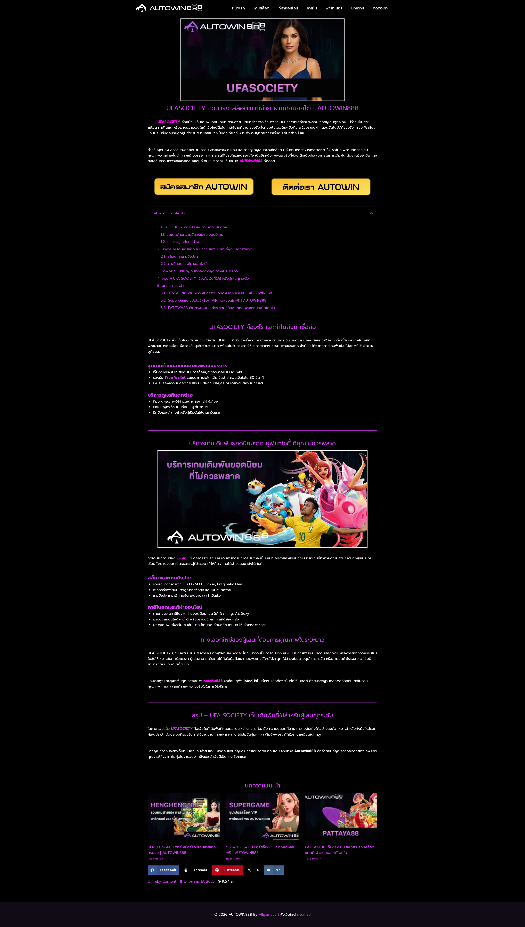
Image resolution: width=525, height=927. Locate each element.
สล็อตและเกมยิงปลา (182, 256)
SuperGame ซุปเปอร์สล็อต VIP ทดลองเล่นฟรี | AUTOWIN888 (217, 300)
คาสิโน (312, 8)
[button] (371, 213)
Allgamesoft (269, 914)
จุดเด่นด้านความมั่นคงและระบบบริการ (195, 234)
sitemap (304, 914)
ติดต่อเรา (380, 8)
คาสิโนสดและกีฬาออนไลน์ (187, 263)
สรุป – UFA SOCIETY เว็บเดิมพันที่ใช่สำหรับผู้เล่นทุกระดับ (205, 278)
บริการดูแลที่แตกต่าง (183, 241)
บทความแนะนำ (173, 285)
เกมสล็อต (261, 8)
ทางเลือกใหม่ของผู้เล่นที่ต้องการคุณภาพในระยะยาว (200, 271)
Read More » (155, 859)
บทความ (357, 8)
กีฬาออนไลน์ (288, 8)
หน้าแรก (238, 8)
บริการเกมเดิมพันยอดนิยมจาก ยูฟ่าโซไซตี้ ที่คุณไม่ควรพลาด (207, 249)
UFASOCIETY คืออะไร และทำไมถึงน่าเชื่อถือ (194, 227)
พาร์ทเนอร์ (334, 8)
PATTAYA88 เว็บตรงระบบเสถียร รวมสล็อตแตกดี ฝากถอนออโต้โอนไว (221, 307)
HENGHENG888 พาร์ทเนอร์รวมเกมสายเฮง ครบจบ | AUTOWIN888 (219, 293)
